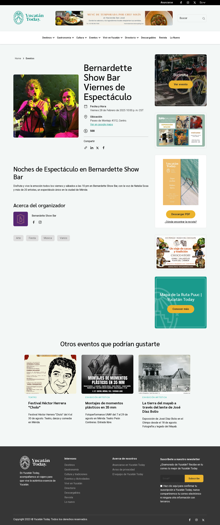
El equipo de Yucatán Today (127, 474)
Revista (163, 37)
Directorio (130, 37)
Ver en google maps (101, 124)
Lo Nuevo (175, 37)
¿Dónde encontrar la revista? (181, 221)
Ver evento (181, 84)
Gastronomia (64, 37)
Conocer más (180, 309)
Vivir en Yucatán (111, 37)
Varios (63, 238)
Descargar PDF (180, 214)
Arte (18, 238)
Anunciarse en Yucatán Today (128, 464)
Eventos (93, 37)
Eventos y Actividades (77, 478)
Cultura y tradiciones (75, 474)
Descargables (148, 37)
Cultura (80, 37)
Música (48, 238)
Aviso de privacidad (123, 469)
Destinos (47, 37)
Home (18, 58)
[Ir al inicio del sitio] (28, 23)
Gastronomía (71, 469)
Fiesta (32, 238)
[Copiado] (86, 148)
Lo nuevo (69, 501)
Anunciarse (167, 2)
